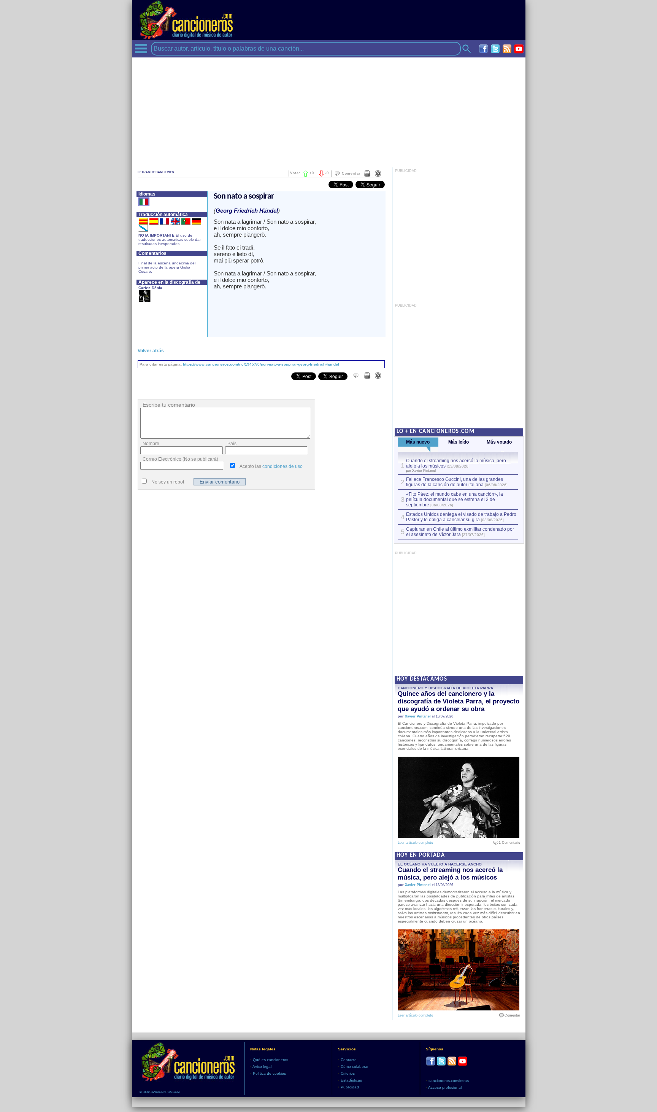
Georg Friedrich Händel (247, 210)
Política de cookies (269, 1073)
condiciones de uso (282, 466)
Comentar (351, 173)
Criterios (348, 1073)
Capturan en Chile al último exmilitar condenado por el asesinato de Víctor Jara (460, 532)
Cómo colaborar (354, 1066)
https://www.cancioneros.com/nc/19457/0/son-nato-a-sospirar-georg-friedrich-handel (261, 364)
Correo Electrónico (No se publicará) (180, 459)
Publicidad (350, 1087)
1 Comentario (507, 843)
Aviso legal (261, 1066)
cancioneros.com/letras (448, 1081)
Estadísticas (351, 1080)
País (231, 443)
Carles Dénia (150, 288)
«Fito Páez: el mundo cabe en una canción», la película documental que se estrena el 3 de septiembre (454, 499)
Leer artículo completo (415, 843)
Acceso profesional (445, 1087)
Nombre (151, 443)
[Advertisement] (328, 110)
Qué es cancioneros (270, 1060)
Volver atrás (151, 350)
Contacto (349, 1060)
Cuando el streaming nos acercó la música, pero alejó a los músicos (450, 873)
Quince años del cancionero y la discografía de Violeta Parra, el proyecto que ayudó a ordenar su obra (458, 701)
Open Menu (141, 48)
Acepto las (271, 466)
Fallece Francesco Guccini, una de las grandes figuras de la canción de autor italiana (454, 482)
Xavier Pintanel (418, 716)
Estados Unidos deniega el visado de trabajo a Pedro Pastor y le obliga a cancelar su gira (461, 517)
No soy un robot (167, 482)
